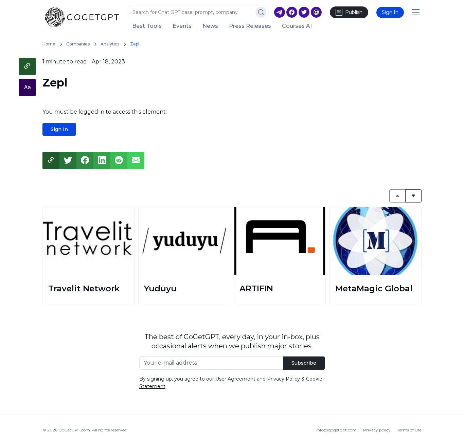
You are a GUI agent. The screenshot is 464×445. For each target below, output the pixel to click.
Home (48, 43)
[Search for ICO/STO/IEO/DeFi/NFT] (261, 12)
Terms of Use (409, 429)
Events (182, 26)
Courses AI (297, 26)
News (210, 26)
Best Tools (147, 26)
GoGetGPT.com (74, 429)
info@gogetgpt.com (336, 429)
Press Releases (250, 26)
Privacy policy (377, 429)
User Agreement (235, 379)
